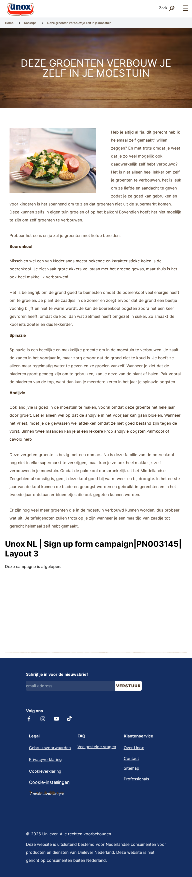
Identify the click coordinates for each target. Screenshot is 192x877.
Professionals (136, 778)
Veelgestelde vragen (97, 746)
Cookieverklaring (45, 771)
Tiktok (69, 718)
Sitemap (131, 768)
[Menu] (185, 8)
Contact (131, 758)
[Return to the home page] (21, 9)
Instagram (43, 719)
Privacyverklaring (45, 759)
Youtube (57, 719)
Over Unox (134, 747)
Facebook (29, 719)
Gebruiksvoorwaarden (50, 747)
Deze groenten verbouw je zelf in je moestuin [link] (79, 23)
